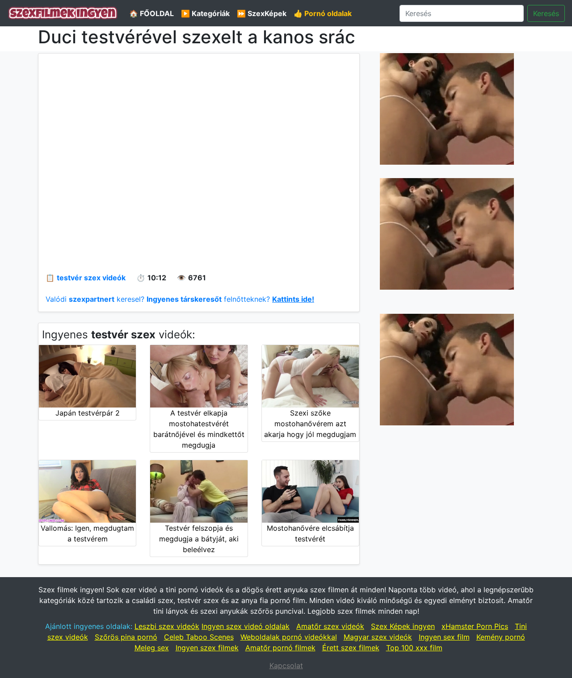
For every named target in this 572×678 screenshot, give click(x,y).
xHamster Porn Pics (475, 626)
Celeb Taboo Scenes (199, 636)
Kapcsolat (286, 665)
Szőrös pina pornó (126, 636)
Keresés (546, 13)
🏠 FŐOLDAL (151, 13)
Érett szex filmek (350, 647)
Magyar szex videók (378, 636)
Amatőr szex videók (330, 626)
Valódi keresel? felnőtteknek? (180, 299)
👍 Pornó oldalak (323, 13)
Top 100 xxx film (414, 647)
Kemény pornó (500, 636)
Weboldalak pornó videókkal (288, 636)
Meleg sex (152, 647)
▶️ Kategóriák (205, 13)
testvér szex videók (91, 277)
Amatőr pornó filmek (280, 647)
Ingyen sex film (444, 636)
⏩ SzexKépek (261, 13)
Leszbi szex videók (167, 626)
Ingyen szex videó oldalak (246, 626)
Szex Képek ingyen (403, 626)
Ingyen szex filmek (207, 647)
